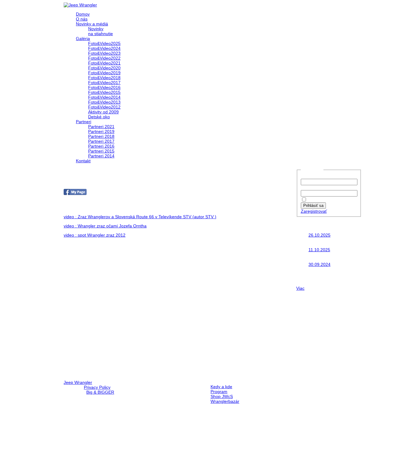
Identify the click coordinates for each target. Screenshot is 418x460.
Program (219, 391)
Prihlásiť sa (313, 205)
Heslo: (307, 187)
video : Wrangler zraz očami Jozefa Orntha (105, 225)
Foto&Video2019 (104, 72)
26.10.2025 (319, 235)
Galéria (83, 38)
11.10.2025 (319, 249)
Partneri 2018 (101, 136)
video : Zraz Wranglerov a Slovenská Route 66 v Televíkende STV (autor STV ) (140, 216)
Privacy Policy (97, 387)
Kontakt (83, 160)
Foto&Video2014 (104, 97)
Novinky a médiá (92, 23)
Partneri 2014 (101, 155)
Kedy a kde (221, 386)
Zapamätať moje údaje (330, 199)
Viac (300, 288)
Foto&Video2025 (104, 43)
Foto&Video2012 (104, 107)
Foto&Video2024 (104, 48)
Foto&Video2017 (104, 82)
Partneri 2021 (101, 126)
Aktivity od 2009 (103, 111)
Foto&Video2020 (104, 67)
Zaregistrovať (314, 211)
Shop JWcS (222, 396)
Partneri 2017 (101, 141)
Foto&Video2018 (104, 77)
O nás (82, 19)
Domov (83, 14)
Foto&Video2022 (104, 58)
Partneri (83, 121)
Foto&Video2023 (104, 53)
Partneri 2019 (101, 131)
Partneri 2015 (101, 151)
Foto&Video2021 (104, 63)
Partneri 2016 (101, 146)
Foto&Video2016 (104, 87)
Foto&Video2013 (104, 102)
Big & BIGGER (100, 392)
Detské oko (99, 116)
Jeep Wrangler (78, 382)
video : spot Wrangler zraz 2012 (94, 235)
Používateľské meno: (321, 176)
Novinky (95, 28)
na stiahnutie (100, 33)
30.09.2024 (319, 264)
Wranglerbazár (225, 401)
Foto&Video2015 (104, 92)
